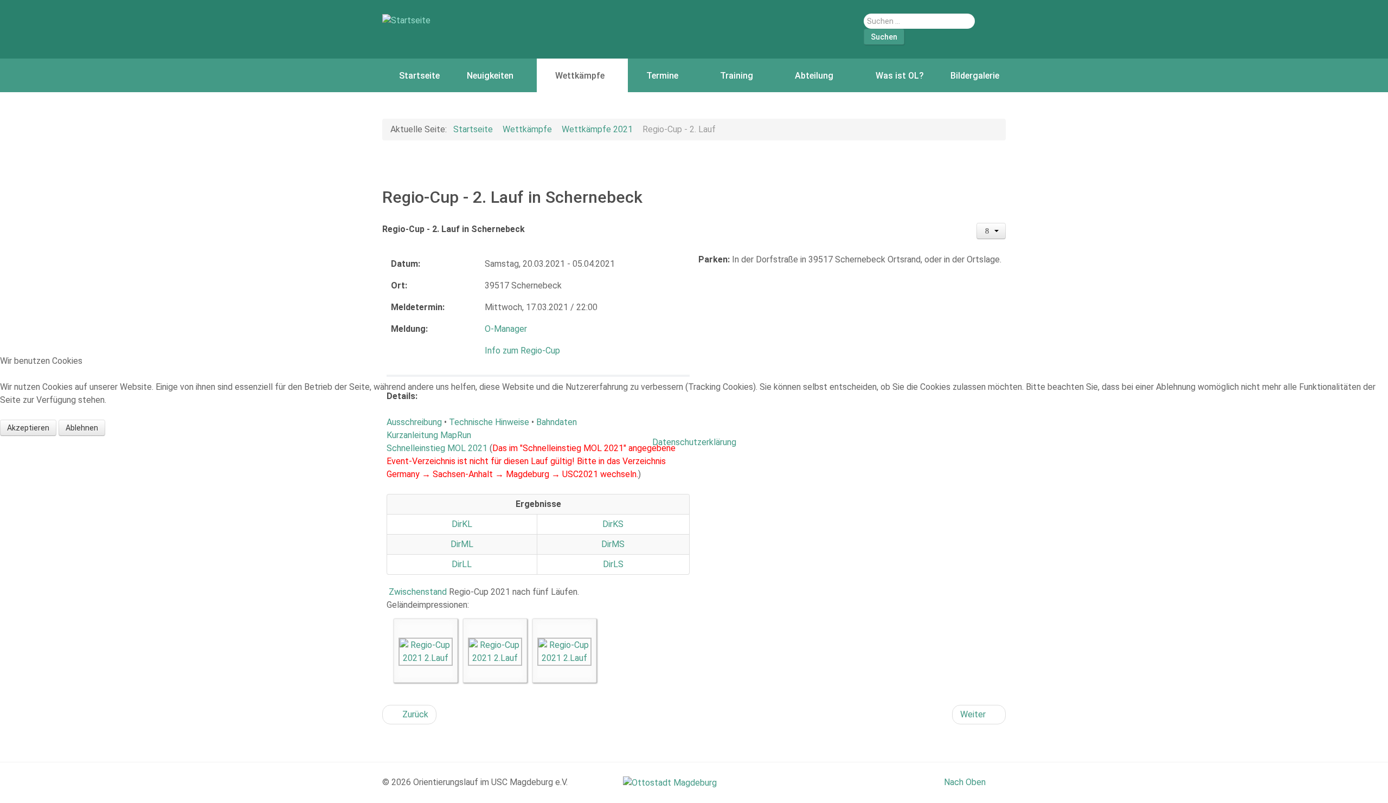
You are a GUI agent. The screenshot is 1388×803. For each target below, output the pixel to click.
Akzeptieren (28, 427)
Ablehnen (82, 427)
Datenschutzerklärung (694, 442)
